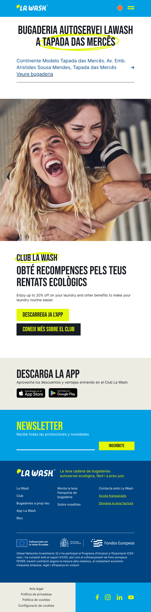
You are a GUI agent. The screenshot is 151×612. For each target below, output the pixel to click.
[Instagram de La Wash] (108, 597)
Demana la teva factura (116, 503)
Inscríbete (116, 446)
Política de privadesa (36, 594)
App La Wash (26, 511)
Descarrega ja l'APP (43, 315)
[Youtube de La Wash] (131, 597)
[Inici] (32, 8)
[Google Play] (63, 393)
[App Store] (31, 393)
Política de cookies (36, 600)
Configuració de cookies (36, 605)
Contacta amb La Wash (116, 488)
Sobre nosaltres (69, 504)
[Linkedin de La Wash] (119, 597)
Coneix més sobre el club (49, 329)
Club (20, 496)
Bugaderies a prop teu (33, 503)
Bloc (20, 518)
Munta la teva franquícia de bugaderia (67, 492)
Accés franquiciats (112, 496)
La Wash (23, 488)
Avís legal (36, 589)
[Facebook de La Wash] (97, 597)
